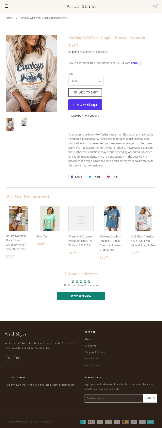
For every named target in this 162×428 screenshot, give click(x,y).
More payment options (85, 115)
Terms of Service (93, 365)
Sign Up (150, 398)
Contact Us (90, 346)
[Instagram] (8, 358)
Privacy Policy (92, 358)
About (88, 339)
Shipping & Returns (95, 352)
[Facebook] (17, 358)
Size (70, 73)
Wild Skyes (21, 421)
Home (9, 17)
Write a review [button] (81, 296)
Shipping (73, 51)
